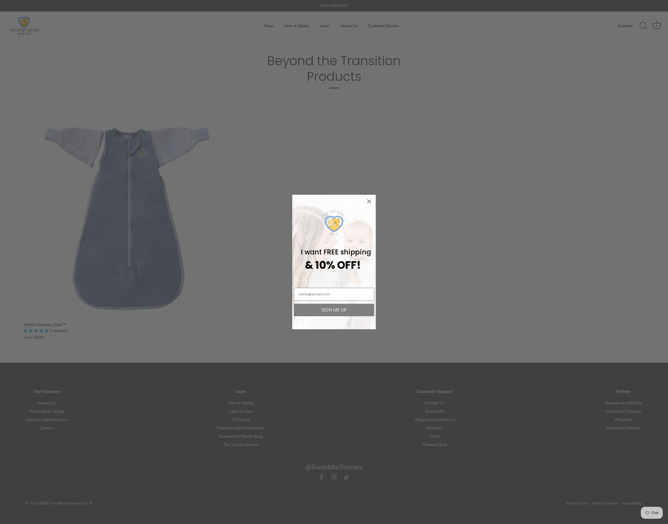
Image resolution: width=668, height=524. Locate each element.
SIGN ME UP (334, 310)
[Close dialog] (369, 201)
